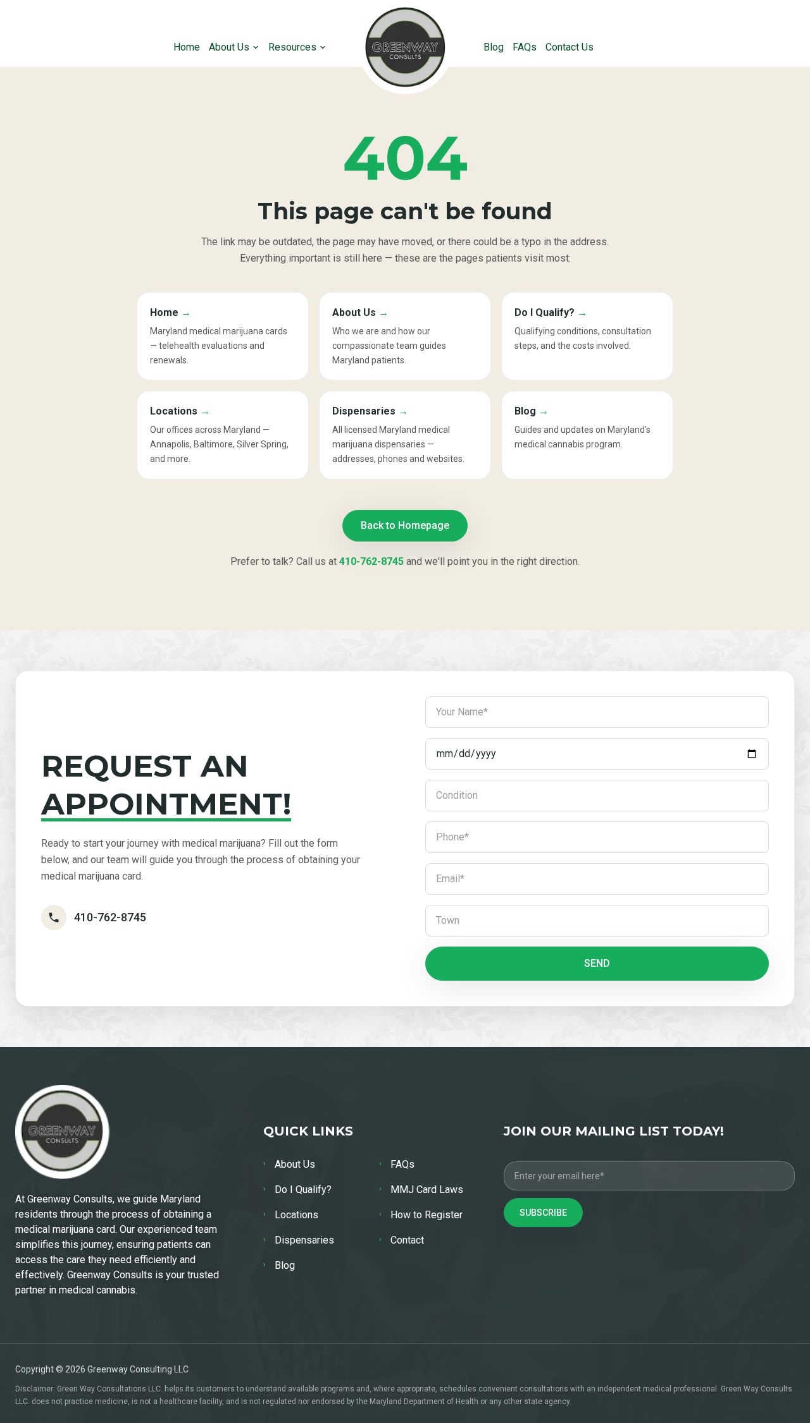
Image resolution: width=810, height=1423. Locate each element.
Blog (493, 47)
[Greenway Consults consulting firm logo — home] (405, 47)
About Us (229, 47)
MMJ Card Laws (421, 1190)
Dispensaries (298, 1240)
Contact (401, 1240)
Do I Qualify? (297, 1190)
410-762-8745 (371, 561)
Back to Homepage (405, 525)
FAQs (525, 47)
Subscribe (543, 1213)
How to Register (421, 1215)
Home (186, 47)
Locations (290, 1215)
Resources (292, 47)
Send (597, 963)
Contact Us (569, 47)
